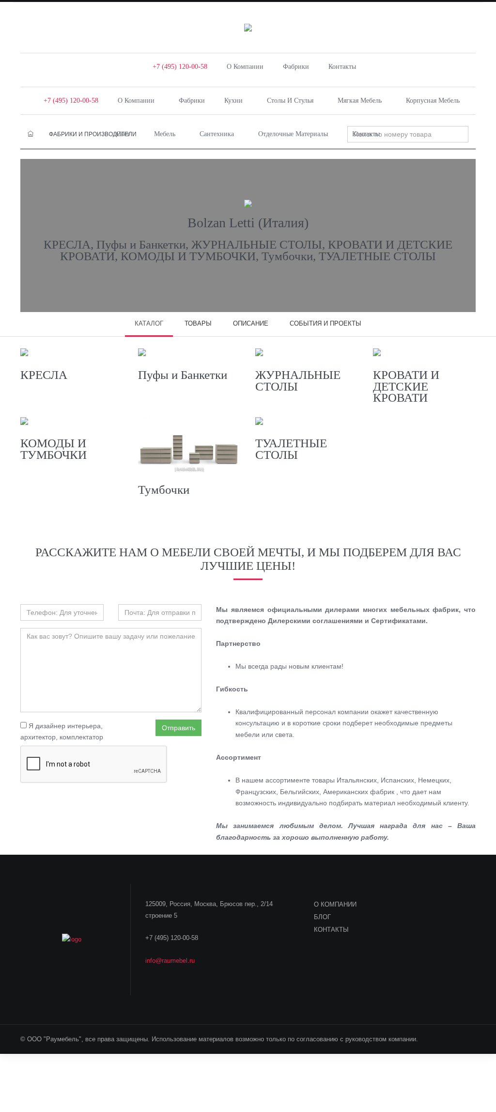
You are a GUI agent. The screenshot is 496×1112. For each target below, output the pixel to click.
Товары (198, 323)
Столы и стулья (290, 100)
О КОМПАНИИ (335, 904)
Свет (123, 134)
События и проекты (325, 323)
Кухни (233, 100)
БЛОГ (322, 917)
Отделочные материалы (293, 134)
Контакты (342, 66)
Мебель (164, 134)
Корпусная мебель (433, 100)
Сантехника (217, 134)
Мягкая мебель (360, 100)
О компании (245, 66)
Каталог (149, 323)
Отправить (178, 728)
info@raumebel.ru (170, 960)
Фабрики (296, 66)
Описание (250, 323)
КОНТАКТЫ (331, 929)
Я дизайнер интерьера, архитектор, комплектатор (61, 731)
